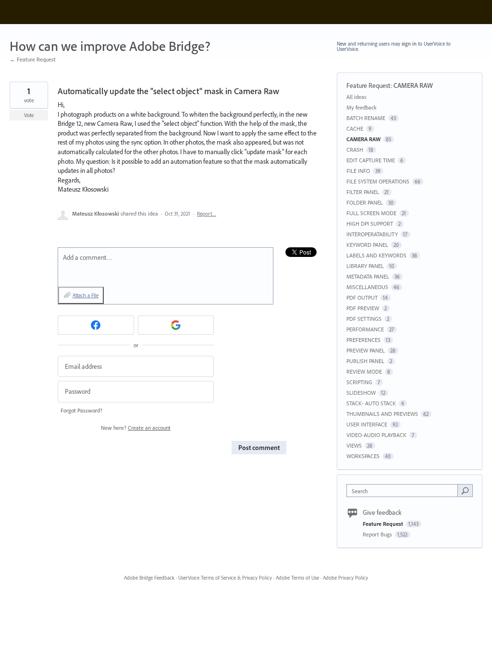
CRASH (354, 149)
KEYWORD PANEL (367, 244)
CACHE (354, 128)
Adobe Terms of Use (297, 577)
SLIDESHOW (361, 392)
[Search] (465, 490)
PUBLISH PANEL (365, 360)
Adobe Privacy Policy (345, 577)
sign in (409, 43)
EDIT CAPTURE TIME (370, 160)
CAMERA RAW (413, 85)
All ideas (356, 96)
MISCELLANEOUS (367, 287)
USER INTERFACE (366, 424)
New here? (136, 427)
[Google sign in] (176, 325)
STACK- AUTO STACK (371, 403)
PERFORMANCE (365, 329)
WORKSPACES (363, 456)
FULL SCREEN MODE (371, 213)
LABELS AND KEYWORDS (376, 255)
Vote (29, 115)
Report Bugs (378, 534)
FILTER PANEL (362, 191)
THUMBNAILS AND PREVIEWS (382, 413)
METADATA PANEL (367, 276)
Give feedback (382, 512)
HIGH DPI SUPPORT (369, 223)
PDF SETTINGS (363, 318)
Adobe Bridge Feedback (149, 577)
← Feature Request (33, 59)
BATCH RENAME (365, 117)
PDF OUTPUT (362, 297)
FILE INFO (358, 170)
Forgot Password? (81, 410)
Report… (206, 213)
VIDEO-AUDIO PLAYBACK (376, 434)
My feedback (361, 107)
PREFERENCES (363, 339)
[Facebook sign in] (96, 325)
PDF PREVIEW (362, 308)
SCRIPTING (359, 382)
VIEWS (354, 445)
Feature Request (368, 85)
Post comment (259, 447)
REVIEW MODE (364, 371)
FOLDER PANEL (364, 202)
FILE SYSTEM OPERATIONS (377, 181)
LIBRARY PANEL (365, 265)
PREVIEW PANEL (365, 350)
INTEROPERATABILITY (372, 234)
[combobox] (404, 490)
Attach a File (85, 295)
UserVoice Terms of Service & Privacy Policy (225, 577)
